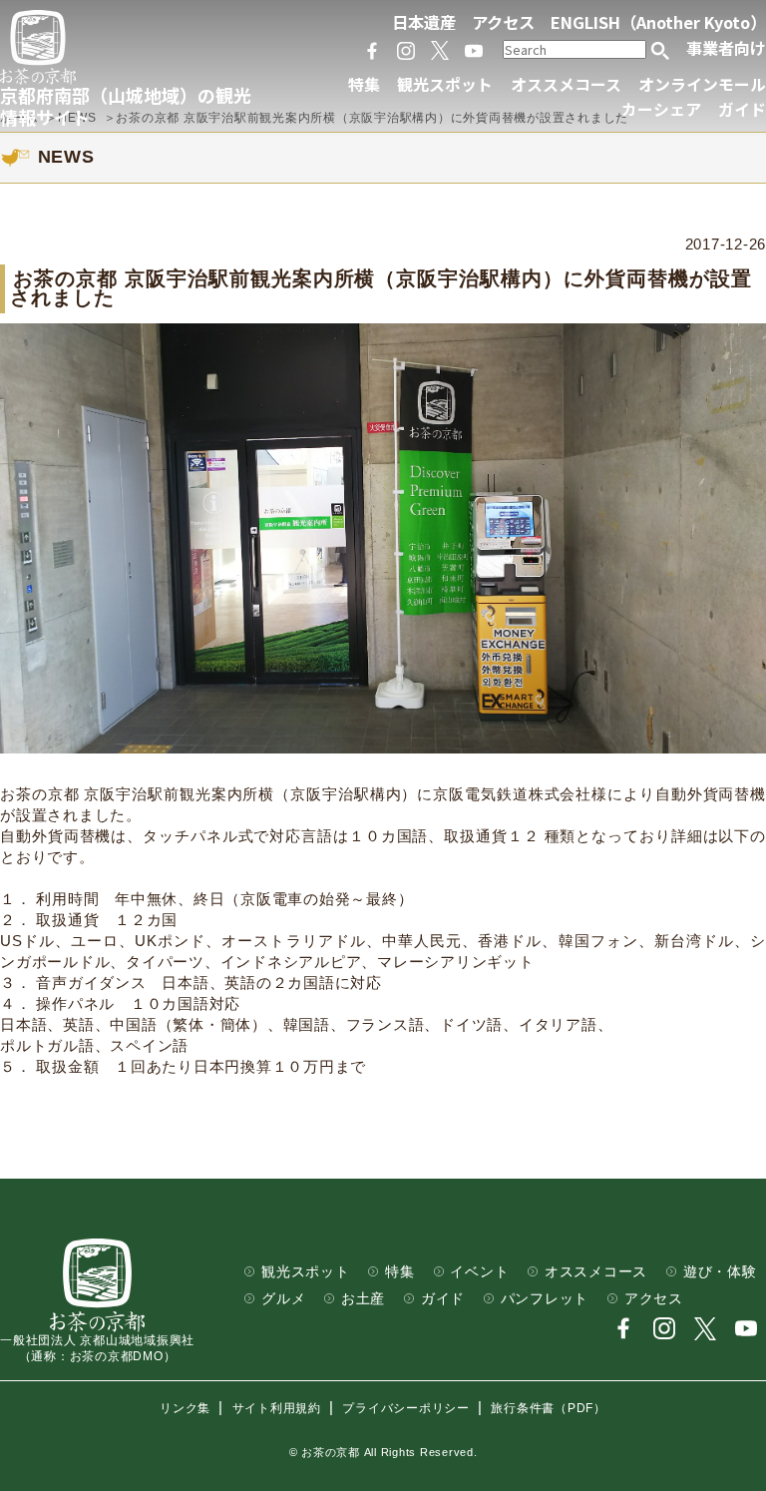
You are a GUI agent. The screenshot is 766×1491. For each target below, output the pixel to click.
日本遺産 (424, 22)
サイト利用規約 (276, 1408)
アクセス (503, 22)
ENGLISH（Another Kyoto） (658, 22)
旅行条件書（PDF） (548, 1408)
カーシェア (661, 109)
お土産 (363, 1298)
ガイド (742, 109)
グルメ (283, 1298)
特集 (364, 84)
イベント (479, 1271)
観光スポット (445, 84)
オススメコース (566, 84)
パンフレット (545, 1298)
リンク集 (185, 1408)
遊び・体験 (720, 1271)
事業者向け (726, 48)
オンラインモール (702, 84)
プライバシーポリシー (406, 1408)
